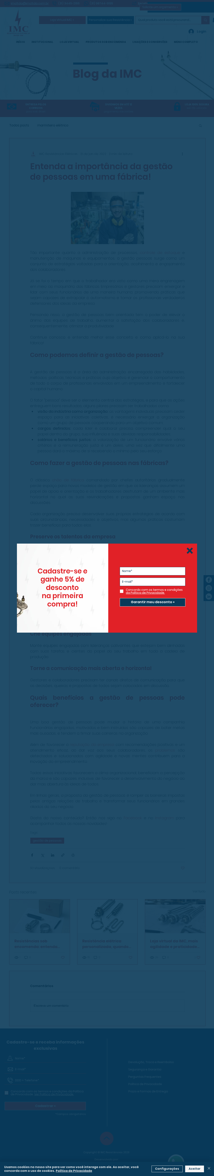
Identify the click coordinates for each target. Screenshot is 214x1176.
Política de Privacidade (74, 1171)
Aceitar (194, 1169)
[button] (190, 551)
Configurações (167, 1169)
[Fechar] (208, 1169)
